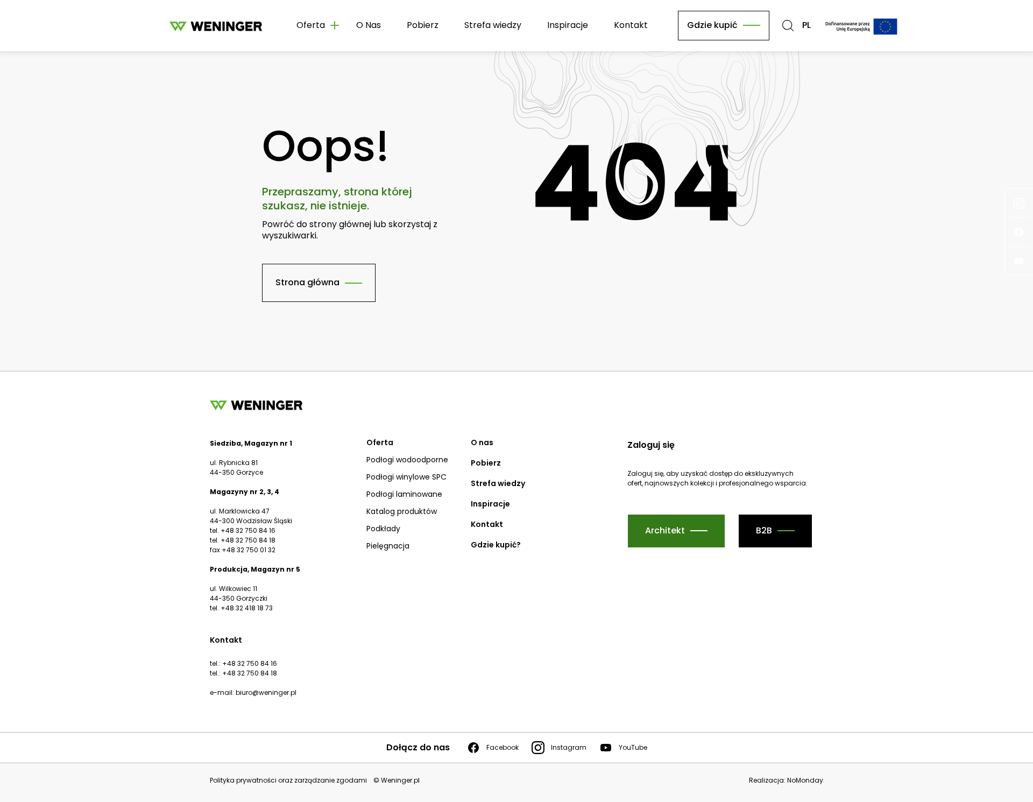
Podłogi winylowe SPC (406, 477)
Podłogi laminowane (404, 494)
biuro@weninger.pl (266, 692)
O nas (482, 442)
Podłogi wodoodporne (407, 459)
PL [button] (806, 25)
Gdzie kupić (712, 25)
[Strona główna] (215, 26)
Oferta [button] (310, 25)
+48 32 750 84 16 (249, 663)
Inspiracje (567, 25)
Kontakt (631, 25)
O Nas (368, 25)
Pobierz (422, 25)
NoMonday (805, 780)
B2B (764, 530)
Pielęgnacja (387, 546)
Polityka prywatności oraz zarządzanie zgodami (288, 780)
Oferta (379, 442)
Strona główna (307, 282)
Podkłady (383, 528)
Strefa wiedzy (492, 25)
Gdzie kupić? (496, 544)
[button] (788, 25)
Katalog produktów (401, 511)
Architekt (665, 530)
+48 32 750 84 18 (249, 673)
